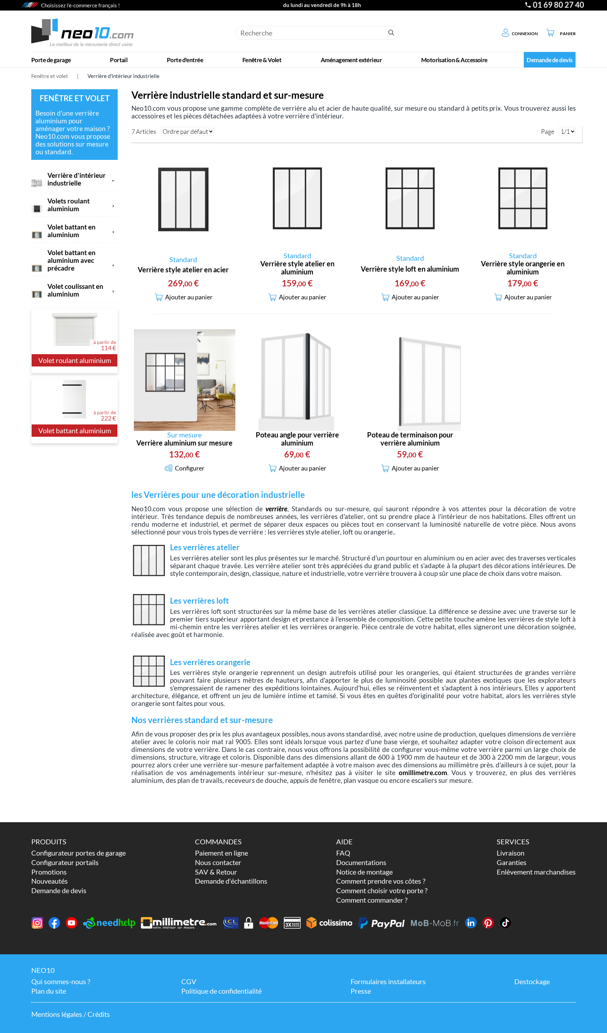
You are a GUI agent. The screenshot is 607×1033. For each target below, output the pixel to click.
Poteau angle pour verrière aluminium (297, 439)
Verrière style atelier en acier (183, 270)
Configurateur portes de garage (78, 853)
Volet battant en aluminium (71, 231)
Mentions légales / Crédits (70, 1014)
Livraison (510, 853)
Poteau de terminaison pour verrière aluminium (410, 439)
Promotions (49, 872)
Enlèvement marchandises (536, 872)
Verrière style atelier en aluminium (297, 268)
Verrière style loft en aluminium (410, 269)
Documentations (361, 862)
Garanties (512, 862)
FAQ (343, 853)
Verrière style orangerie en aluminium (522, 268)
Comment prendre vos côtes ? (380, 881)
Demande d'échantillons (231, 881)
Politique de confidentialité (221, 991)
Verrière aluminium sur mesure (184, 443)
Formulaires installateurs (388, 981)
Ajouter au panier (189, 297)
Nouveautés (49, 881)
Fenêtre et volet (49, 76)
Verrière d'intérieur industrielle (123, 76)
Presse (361, 991)
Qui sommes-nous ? (60, 981)
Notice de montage (364, 872)
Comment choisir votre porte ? (381, 890)
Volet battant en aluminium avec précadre (71, 260)
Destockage (532, 981)
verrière (276, 509)
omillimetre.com (423, 773)
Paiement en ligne (221, 853)
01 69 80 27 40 (558, 4)
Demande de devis (58, 890)
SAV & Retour (216, 872)
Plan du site (48, 991)
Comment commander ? (371, 900)
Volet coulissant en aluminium (75, 290)
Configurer (189, 468)
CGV (188, 981)
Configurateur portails (65, 862)
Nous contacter (218, 862)
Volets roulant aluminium (68, 205)
